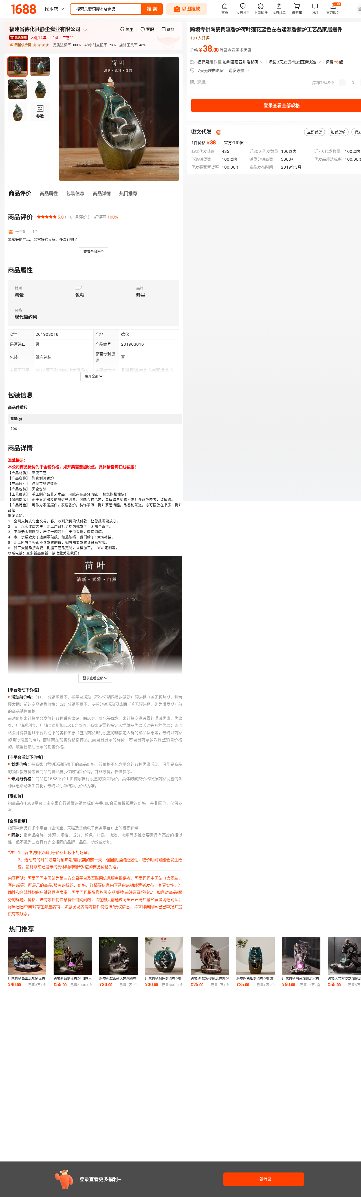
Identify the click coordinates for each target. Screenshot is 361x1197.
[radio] (39, 217)
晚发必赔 (236, 70)
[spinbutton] (353, 83)
